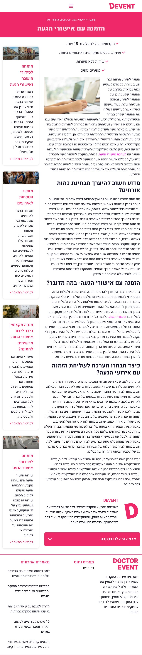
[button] (71, 6)
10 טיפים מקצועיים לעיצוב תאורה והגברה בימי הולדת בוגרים (32, 626)
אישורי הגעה (78, 20)
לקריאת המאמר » (21, 158)
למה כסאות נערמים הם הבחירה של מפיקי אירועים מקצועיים (29, 574)
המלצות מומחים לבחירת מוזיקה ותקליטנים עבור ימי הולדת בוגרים (29, 591)
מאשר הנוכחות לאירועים (25, 197)
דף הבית (92, 20)
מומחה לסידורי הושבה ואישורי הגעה (21, 75)
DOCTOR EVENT (125, 564)
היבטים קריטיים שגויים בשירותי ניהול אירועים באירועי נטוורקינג (28, 644)
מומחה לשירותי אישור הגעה (23, 462)
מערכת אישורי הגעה (112, 154)
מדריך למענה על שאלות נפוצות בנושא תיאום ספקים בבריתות (29, 609)
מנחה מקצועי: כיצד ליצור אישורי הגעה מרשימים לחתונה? (21, 337)
